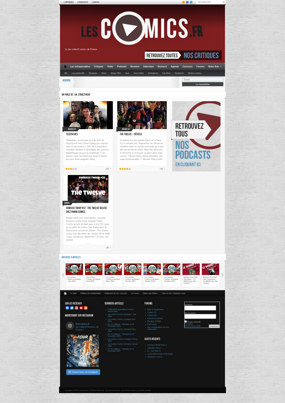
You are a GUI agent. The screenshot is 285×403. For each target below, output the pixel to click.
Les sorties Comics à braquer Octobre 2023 (171, 279)
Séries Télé (116, 73)
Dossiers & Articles (71, 257)
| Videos (95, 2)
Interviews (148, 66)
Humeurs (162, 66)
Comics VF (151, 312)
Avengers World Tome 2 (157, 345)
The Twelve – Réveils (131, 134)
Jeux (127, 73)
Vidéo (110, 66)
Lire (107, 168)
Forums (200, 66)
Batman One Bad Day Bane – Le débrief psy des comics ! (190, 280)
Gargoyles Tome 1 (154, 357)
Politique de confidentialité (90, 293)
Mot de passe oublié (193, 326)
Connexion (214, 326)
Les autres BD (78, 73)
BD (66, 73)
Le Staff (73, 293)
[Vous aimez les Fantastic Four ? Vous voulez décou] (83, 351)
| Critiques (69, 2)
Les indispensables (80, 66)
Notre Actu (212, 66)
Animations (153, 73)
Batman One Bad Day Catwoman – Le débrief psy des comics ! (210, 280)
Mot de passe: (190, 313)
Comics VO (152, 315)
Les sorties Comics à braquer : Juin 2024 (74, 279)
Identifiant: (189, 305)
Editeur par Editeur (150, 293)
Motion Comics (194, 73)
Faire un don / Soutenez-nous (173, 293)
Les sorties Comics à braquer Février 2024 (132, 279)
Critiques (98, 66)
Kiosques (93, 73)
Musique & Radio (154, 321)
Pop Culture (152, 324)
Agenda (175, 66)
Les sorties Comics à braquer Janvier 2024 (152, 279)
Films (103, 73)
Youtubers (179, 73)
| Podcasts (83, 2)
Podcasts (122, 66)
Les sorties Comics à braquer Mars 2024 (113, 279)
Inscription (189, 324)
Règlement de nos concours (116, 293)
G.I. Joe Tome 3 (153, 351)
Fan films (166, 73)
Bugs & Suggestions (155, 309)
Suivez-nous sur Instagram (85, 372)
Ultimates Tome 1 (154, 348)
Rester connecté (194, 322)
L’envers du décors (155, 318)
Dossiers (134, 66)
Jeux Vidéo (139, 73)
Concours (187, 66)
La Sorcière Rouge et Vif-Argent (160, 354)
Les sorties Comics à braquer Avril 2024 (93, 279)
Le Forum (135, 293)
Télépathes (72, 134)
